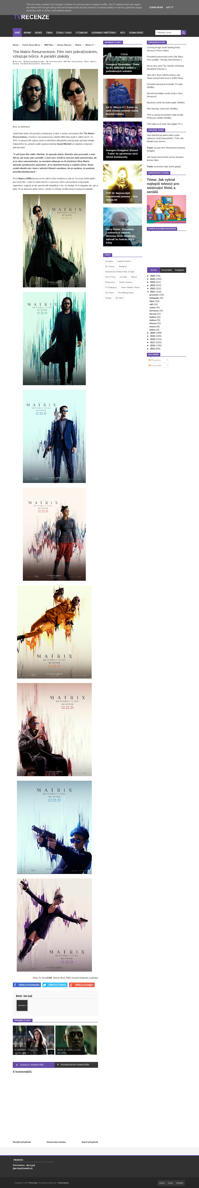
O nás (170, 1183)
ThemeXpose (63, 1183)
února (152, 326)
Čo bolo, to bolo (64, 32)
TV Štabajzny (81, 32)
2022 (152, 288)
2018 (152, 339)
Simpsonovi (110, 282)
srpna (152, 307)
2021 (152, 291)
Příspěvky (155, 360)
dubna (152, 320)
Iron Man (123, 277)
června (153, 314)
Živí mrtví (120, 298)
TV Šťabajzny (111, 287)
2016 (152, 345)
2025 (152, 279)
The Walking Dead (125, 293)
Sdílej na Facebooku (29, 985)
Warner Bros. (46, 64)
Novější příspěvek (22, 1142)
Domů (17, 32)
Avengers (109, 261)
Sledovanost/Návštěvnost (103, 32)
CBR (49, 978)
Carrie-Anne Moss (55, 61)
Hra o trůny (110, 277)
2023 (152, 285)
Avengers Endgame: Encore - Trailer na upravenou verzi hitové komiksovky (122, 153)
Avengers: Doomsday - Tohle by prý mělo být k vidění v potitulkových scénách (122, 68)
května (153, 317)
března (153, 323)
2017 (152, 342)
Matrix (86, 61)
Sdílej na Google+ (84, 985)
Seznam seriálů (136, 32)
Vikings (108, 298)
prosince (154, 295)
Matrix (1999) (25, 178)
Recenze (38, 32)
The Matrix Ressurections (30, 64)
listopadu (154, 298)
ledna (152, 329)
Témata (49, 32)
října (152, 301)
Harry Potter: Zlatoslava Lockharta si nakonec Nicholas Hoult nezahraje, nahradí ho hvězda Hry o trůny (121, 236)
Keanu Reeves (77, 61)
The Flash (109, 293)
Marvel (134, 277)
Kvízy (122, 32)
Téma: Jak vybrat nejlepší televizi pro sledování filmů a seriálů (163, 186)
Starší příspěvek (90, 1142)
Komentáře (156, 365)
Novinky (27, 32)
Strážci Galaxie (125, 282)
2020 (152, 333)
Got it (170, 7)
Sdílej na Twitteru (57, 985)
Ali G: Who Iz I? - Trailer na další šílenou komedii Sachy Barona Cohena (122, 110)
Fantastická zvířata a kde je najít (119, 272)
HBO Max (67, 61)
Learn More (156, 7)
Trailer (150, 147)
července (154, 310)
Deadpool (123, 266)
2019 (152, 336)
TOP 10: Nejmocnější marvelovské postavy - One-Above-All (122, 196)
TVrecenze (33, 1183)
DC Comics (110, 266)
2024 (152, 282)
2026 (152, 276)
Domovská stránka (56, 1142)
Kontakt (179, 1183)
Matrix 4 (93, 61)
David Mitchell (64, 144)
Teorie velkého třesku (130, 287)
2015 (152, 348)
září (151, 304)
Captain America (124, 261)
